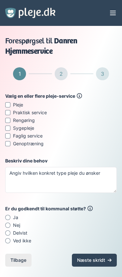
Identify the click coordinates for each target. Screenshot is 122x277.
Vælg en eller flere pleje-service (40, 96)
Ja (15, 217)
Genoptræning (28, 143)
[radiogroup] (61, 229)
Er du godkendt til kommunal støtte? (45, 208)
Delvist (20, 233)
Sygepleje (23, 128)
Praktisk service (30, 112)
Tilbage (18, 260)
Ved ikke (22, 240)
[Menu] (113, 13)
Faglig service (28, 136)
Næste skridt (91, 260)
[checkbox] (7, 104)
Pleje (18, 105)
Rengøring (24, 120)
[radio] (7, 217)
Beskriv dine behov (26, 160)
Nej (16, 225)
